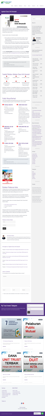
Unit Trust (33, 178)
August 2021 (34, 158)
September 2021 (34, 156)
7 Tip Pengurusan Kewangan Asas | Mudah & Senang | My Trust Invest (17, 266)
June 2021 (33, 160)
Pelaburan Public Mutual (36, 113)
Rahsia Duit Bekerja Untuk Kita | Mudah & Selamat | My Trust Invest (16, 264)
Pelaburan (34, 174)
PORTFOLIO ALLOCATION (6, 393)
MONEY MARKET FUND (16, 393)
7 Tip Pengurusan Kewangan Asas (8, 341)
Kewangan (34, 173)
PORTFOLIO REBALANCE (6, 394)
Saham (33, 175)
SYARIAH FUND (15, 394)
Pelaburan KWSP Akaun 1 (36, 117)
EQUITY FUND (14, 390)
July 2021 (33, 159)
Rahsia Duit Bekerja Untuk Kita (37, 115)
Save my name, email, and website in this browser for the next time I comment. (16, 293)
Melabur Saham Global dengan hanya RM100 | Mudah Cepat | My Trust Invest (37, 143)
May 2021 (33, 162)
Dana (33, 171)
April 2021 (33, 163)
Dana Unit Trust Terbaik (36, 114)
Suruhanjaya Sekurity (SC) (15, 52)
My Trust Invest (34, 125)
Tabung (33, 177)
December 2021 (34, 155)
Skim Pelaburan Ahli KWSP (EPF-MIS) (11, 204)
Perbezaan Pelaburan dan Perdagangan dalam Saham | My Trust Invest (17, 249)
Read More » (4, 346)
